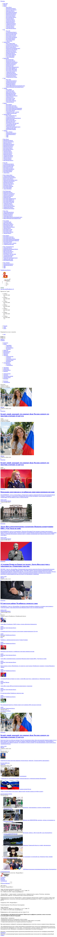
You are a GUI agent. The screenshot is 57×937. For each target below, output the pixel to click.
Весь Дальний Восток (11, 115)
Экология (5, 354)
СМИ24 (2, 935)
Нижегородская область (11, 62)
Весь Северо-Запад (10, 43)
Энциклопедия (9, 356)
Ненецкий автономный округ (13, 48)
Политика (5, 342)
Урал (4, 78)
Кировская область (10, 60)
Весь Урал (8, 79)
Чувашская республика (11, 77)
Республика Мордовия (11, 69)
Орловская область (10, 21)
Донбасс (5, 130)
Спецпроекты (6, 362)
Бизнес (5, 344)
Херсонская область (11, 134)
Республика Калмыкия (11, 37)
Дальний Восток (7, 114)
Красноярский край (10, 94)
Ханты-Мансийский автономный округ (15, 85)
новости (2, 339)
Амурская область (10, 116)
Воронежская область (11, 13)
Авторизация (4, 880)
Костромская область (11, 17)
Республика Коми (10, 55)
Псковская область (10, 53)
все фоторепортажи (5, 871)
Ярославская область (11, 28)
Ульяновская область (11, 75)
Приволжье (6, 58)
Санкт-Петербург (10, 57)
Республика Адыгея (11, 35)
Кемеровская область (11, 93)
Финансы (8, 349)
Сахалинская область (11, 124)
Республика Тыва (10, 99)
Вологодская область (11, 47)
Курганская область (10, 83)
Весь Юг (8, 30)
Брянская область (10, 11)
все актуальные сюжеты (6, 793)
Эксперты (5, 355)
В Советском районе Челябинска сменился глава (19, 603)
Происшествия (6, 351)
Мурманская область (11, 50)
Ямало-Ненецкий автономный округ (15, 87)
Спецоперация (22, 776)
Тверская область (10, 26)
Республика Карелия (11, 54)
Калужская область (10, 16)
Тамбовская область (11, 24)
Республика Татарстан (11, 70)
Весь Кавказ (9, 104)
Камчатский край (10, 119)
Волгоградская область (11, 33)
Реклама (5, 325)
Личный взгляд (9, 360)
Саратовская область (11, 73)
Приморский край (10, 121)
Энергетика (9, 346)
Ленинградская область (11, 49)
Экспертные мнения (11, 359)
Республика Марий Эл (11, 68)
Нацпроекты (6, 352)
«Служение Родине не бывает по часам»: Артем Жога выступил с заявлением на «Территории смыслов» (25, 565)
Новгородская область (11, 52)
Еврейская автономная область (13, 118)
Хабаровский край (10, 125)
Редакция (3, 879)
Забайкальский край (11, 128)
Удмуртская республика (11, 74)
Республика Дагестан (11, 105)
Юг (4, 29)
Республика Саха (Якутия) (12, 123)
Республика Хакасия (11, 100)
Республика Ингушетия (11, 107)
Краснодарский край (11, 34)
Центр (4, 6)
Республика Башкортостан (12, 67)
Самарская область (10, 72)
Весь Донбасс (9, 131)
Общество (5, 350)
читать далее (4, 499)
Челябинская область (11, 82)
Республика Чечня (10, 110)
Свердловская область (11, 80)
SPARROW (3, 932)
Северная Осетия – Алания (12, 111)
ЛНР (7, 135)
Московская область (11, 8)
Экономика (8, 345)
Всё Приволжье (10, 59)
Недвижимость (9, 347)
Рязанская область (10, 22)
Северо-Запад (6, 42)
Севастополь (9, 40)
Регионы (3, 1)
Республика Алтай (10, 98)
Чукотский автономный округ (13, 126)
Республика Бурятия (11, 129)
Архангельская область (11, 44)
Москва (5, 4)
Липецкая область (10, 19)
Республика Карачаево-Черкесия (14, 109)
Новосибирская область (11, 95)
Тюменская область (10, 84)
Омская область (10, 97)
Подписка (8, 364)
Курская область (10, 18)
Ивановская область (11, 14)
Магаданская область (11, 120)
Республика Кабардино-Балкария (14, 108)
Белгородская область (11, 9)
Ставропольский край (11, 113)
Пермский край (9, 65)
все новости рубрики (6, 710)
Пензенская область (11, 64)
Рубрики (3, 340)
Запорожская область (11, 133)
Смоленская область (11, 23)
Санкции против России (25, 789)
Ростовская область (10, 38)
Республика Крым (10, 39)
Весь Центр (9, 7)
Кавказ (5, 103)
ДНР (7, 136)
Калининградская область (12, 45)
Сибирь (5, 88)
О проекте (3, 877)
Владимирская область (11, 12)
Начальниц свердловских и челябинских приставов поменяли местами (27, 492)
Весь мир (5, 3)
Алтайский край (10, 90)
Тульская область (10, 27)
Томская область (10, 102)
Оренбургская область (11, 63)
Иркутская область (10, 92)
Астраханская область (11, 32)
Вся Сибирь (9, 89)
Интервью (8, 361)
